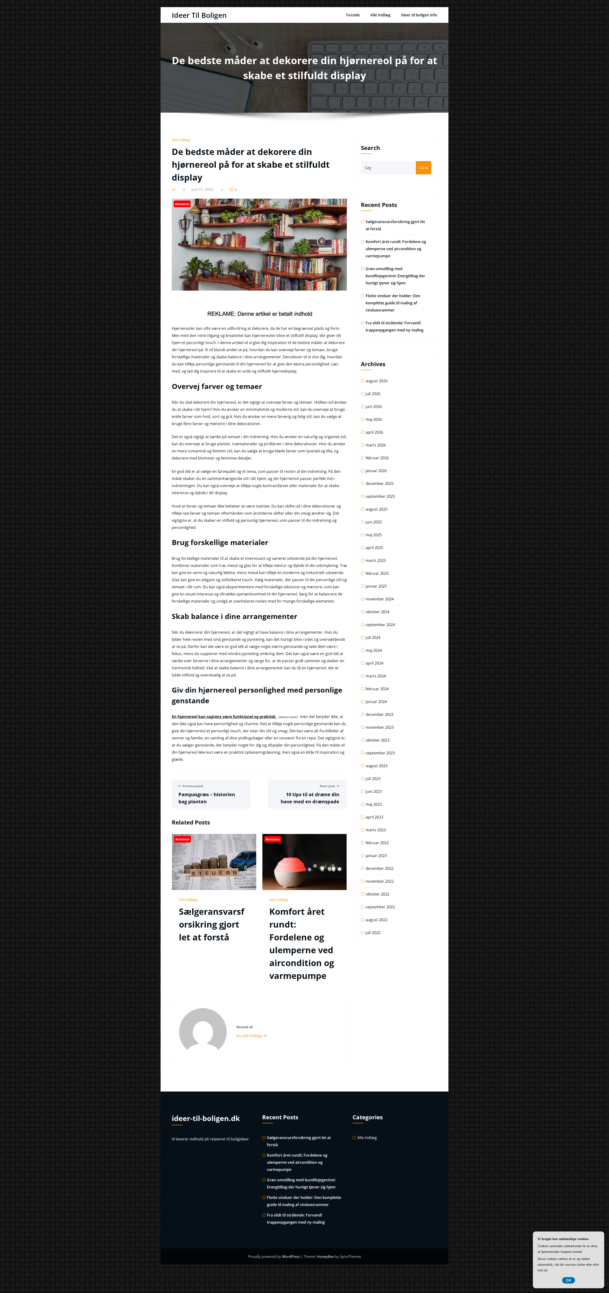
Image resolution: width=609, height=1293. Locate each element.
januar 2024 (376, 701)
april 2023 (374, 817)
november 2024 (380, 599)
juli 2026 (373, 393)
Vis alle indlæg (249, 1035)
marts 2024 (376, 676)
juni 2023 (374, 791)
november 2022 (380, 881)
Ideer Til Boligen (199, 15)
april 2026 (374, 432)
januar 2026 (376, 470)
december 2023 (379, 714)
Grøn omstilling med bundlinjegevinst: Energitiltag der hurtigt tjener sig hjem (395, 276)
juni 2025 (374, 522)
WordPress (291, 1256)
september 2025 (380, 496)
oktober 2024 (377, 611)
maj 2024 (374, 650)
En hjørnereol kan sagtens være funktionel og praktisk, (224, 716)
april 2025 (374, 547)
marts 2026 (376, 445)
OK (568, 1280)
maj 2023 (374, 804)
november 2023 (380, 727)
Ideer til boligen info (419, 15)
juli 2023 (373, 778)
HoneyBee (325, 1256)
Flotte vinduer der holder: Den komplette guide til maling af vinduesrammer (393, 303)
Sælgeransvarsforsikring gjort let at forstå (211, 924)
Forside (353, 15)
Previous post (193, 786)
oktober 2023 (377, 740)
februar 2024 (377, 688)
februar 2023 (377, 842)
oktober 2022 (377, 894)
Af (174, 189)
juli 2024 (373, 637)
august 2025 (377, 509)
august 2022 (377, 919)
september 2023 (380, 753)
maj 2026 (374, 419)
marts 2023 (376, 830)
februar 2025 (377, 573)
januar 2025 (376, 586)
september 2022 (380, 907)
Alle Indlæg (380, 15)
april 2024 (374, 663)
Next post (327, 786)
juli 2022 (373, 932)
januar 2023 (376, 855)
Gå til (423, 167)
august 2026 (377, 380)
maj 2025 (374, 534)
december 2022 (379, 868)
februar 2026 (377, 457)
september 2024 (380, 624)
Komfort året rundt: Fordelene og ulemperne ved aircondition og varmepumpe (396, 249)
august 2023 (377, 765)
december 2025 (379, 483)
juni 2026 (374, 406)
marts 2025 (376, 560)
